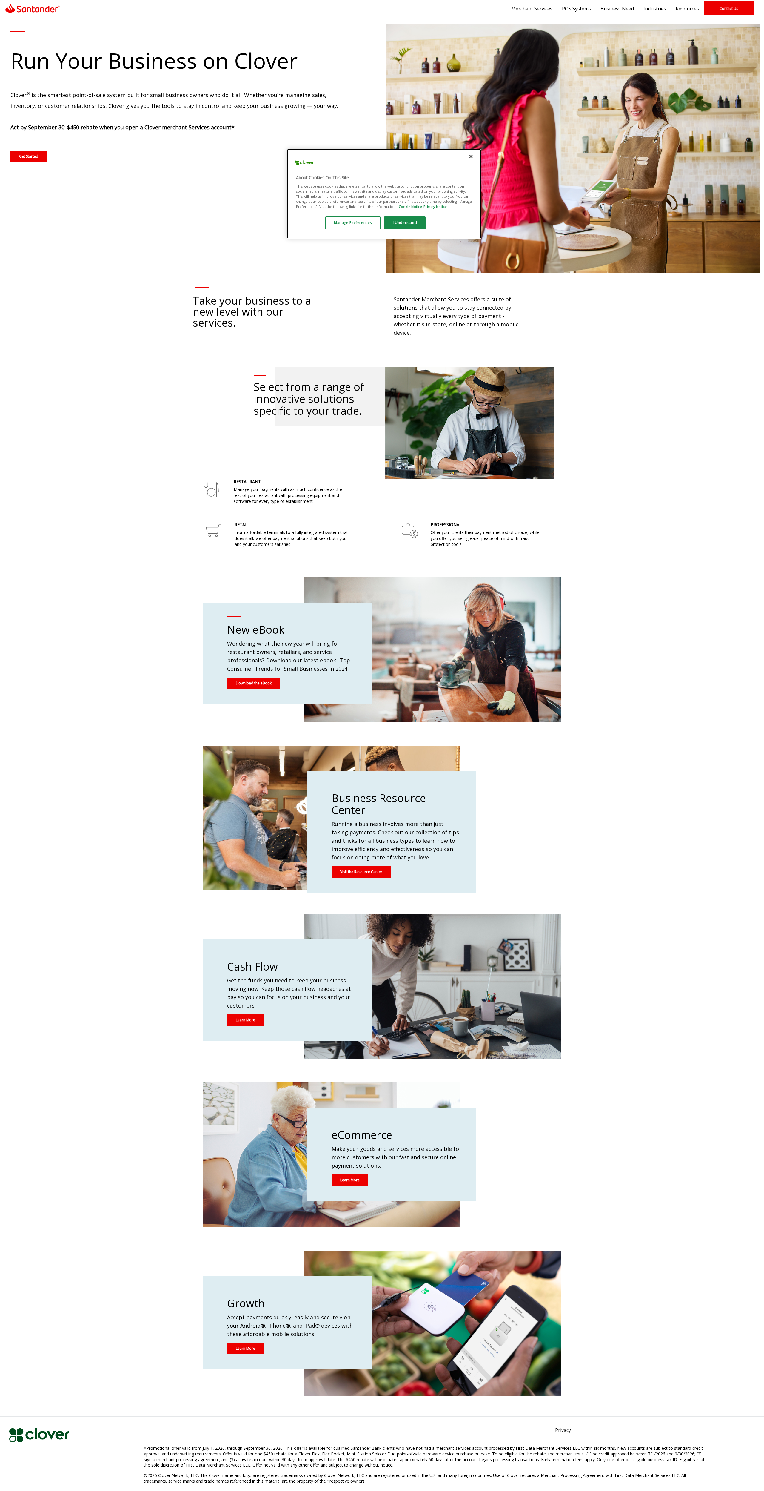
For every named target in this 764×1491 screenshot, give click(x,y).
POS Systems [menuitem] (576, 8)
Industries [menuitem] (654, 8)
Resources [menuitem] (687, 8)
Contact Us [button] (729, 8)
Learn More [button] (245, 1019)
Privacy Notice (435, 206)
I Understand (405, 222)
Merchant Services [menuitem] (531, 8)
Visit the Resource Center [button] (361, 871)
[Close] (471, 156)
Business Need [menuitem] (617, 8)
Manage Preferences (353, 222)
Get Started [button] (28, 156)
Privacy (563, 1430)
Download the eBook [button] (254, 683)
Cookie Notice (410, 206)
